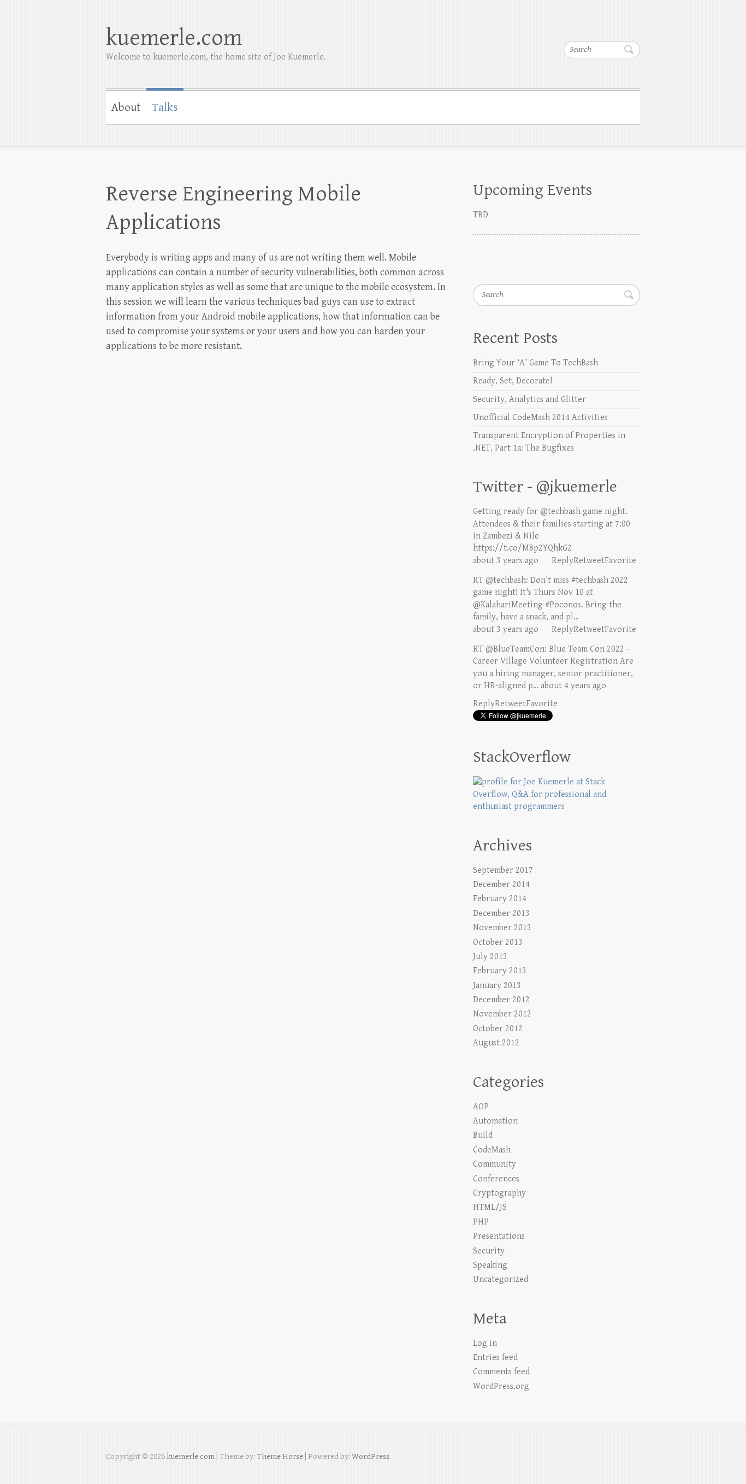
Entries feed (495, 1357)
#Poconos (563, 605)
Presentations (499, 1236)
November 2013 (502, 928)
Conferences (496, 1179)
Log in (485, 1343)
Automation (495, 1121)
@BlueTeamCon (515, 649)
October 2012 (498, 1029)
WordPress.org (501, 1386)
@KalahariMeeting (508, 605)
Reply (562, 560)
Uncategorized (500, 1279)
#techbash (589, 580)
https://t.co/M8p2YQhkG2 (522, 548)
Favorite (620, 560)
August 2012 (496, 1043)
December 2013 (501, 913)
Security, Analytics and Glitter (529, 399)
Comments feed (501, 1372)
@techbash (560, 511)
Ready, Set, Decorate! (512, 381)
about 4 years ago (573, 686)
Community (494, 1164)
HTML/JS (490, 1207)
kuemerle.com (174, 38)
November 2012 (502, 1014)
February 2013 (499, 971)
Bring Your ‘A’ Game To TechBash (535, 363)
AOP (481, 1107)
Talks (165, 107)
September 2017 (503, 870)
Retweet (589, 560)
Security (489, 1251)
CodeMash (492, 1150)
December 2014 (501, 884)
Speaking (490, 1265)
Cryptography (499, 1193)
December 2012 (501, 1000)
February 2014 (499, 899)
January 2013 (497, 985)
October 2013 (498, 942)
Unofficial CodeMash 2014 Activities (540, 417)
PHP (481, 1222)
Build (483, 1135)
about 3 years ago (505, 560)
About (126, 107)
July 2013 (490, 956)
